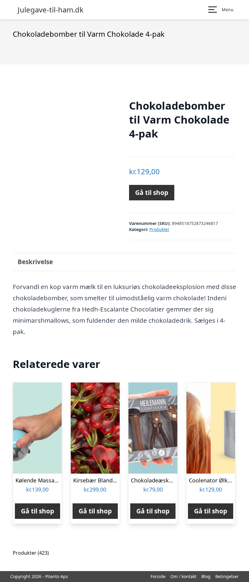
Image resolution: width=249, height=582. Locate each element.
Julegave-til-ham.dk (51, 10)
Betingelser (227, 576)
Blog (205, 576)
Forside (158, 576)
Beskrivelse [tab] (35, 261)
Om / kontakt (183, 576)
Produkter (159, 229)
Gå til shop (151, 192)
